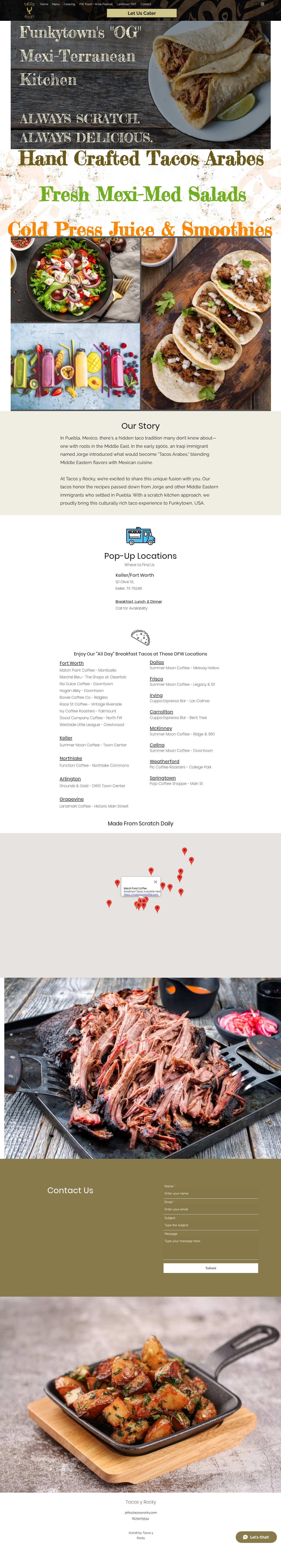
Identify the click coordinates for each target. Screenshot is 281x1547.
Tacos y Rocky (141, 1502)
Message (171, 1233)
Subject (170, 1218)
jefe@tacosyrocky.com (141, 1512)
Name (169, 1186)
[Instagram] (262, 4)
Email (168, 1202)
